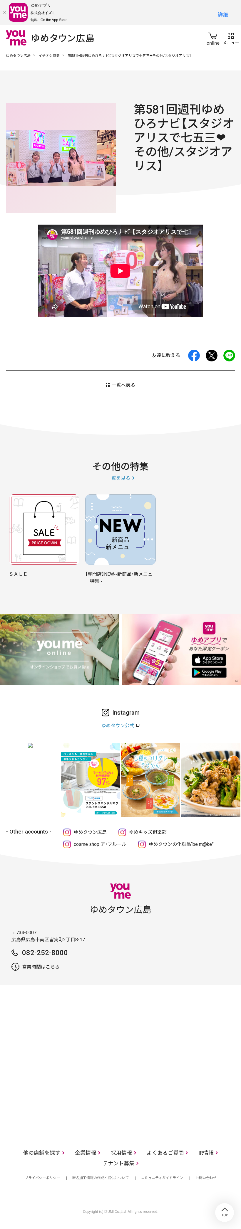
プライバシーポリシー (42, 1178)
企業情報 (85, 1153)
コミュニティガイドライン (162, 1178)
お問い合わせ (206, 1178)
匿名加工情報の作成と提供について (100, 1178)
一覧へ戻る (123, 385)
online (213, 37)
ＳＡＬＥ (18, 574)
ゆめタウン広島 (18, 56)
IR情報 (206, 1153)
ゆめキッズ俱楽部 (148, 832)
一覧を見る (118, 478)
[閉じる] (4, 12)
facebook (194, 355)
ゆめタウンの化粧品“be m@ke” (181, 844)
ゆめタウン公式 (117, 725)
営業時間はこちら (41, 967)
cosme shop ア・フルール (100, 844)
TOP (224, 1212)
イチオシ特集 (49, 56)
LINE (229, 355)
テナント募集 (118, 1163)
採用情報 (121, 1153)
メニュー (231, 37)
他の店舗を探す (41, 1153)
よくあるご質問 (165, 1153)
